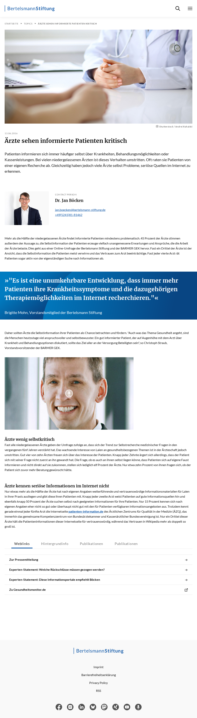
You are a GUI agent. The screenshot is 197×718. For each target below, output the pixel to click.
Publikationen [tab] (91, 543)
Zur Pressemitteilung (23, 559)
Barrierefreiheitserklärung (98, 675)
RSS (98, 690)
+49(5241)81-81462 (68, 215)
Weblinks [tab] (22, 543)
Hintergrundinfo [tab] (54, 543)
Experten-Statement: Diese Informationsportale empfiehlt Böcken (54, 579)
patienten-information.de (85, 511)
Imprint (98, 667)
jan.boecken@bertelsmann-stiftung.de (80, 210)
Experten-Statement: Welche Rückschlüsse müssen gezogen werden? (57, 569)
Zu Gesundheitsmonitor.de (27, 589)
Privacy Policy (98, 683)
